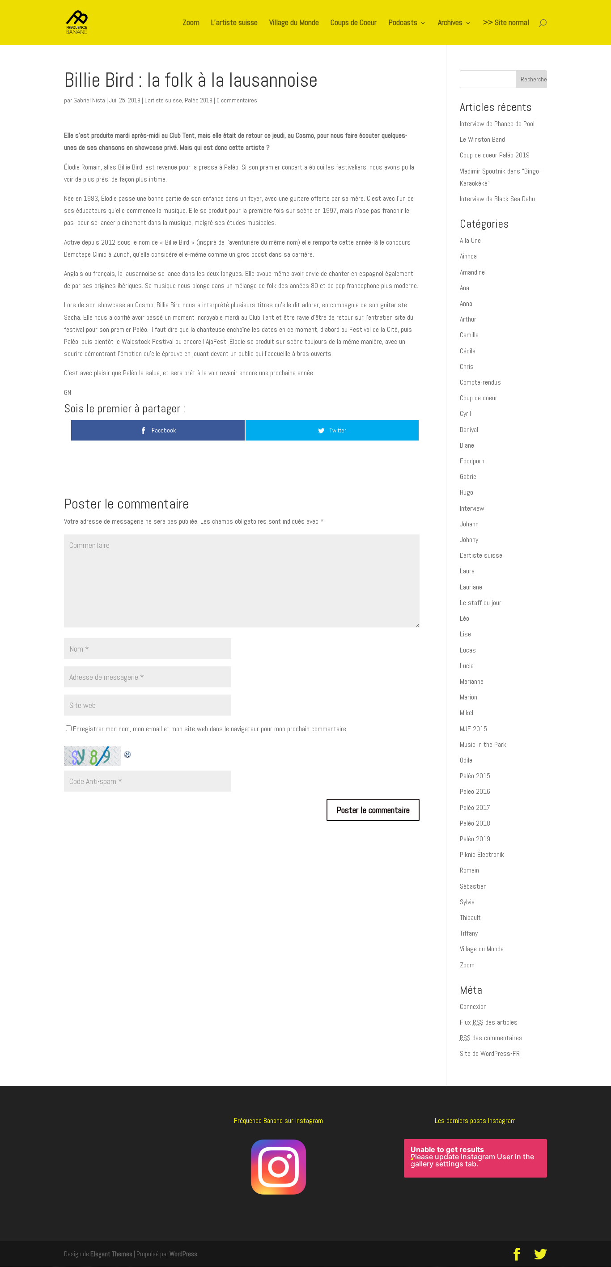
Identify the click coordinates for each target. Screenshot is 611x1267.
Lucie (467, 665)
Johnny (469, 539)
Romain (469, 870)
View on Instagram (480, 1199)
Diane (467, 445)
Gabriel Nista (89, 100)
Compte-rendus (480, 382)
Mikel (466, 712)
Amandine (472, 272)
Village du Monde (294, 23)
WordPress (183, 1254)
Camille (469, 334)
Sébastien (473, 886)
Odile (466, 760)
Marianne (472, 681)
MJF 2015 (473, 728)
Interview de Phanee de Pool (497, 123)
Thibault (470, 917)
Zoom (190, 23)
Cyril (465, 413)
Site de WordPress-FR (490, 1053)
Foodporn (472, 461)
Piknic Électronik (482, 854)
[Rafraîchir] (128, 752)
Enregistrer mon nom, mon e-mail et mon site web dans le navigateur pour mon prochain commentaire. (210, 728)
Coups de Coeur (354, 23)
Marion (468, 697)
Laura (467, 571)
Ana (464, 287)
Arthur (468, 319)
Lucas (468, 650)
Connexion (473, 1006)
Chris (467, 366)
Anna (466, 303)
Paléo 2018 (475, 823)
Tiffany (469, 933)
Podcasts (402, 23)
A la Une (470, 240)
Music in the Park (483, 744)
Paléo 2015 (475, 775)
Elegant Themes (111, 1254)
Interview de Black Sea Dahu (497, 198)
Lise (465, 634)
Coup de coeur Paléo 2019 (495, 155)
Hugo (466, 492)
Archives (450, 23)
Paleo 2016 (475, 791)
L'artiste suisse (163, 100)
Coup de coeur (478, 398)
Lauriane (471, 587)
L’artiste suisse (234, 23)
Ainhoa (468, 256)
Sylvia (467, 902)
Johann (469, 524)
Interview (472, 508)
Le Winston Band (482, 139)
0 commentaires (236, 100)
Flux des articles (489, 1022)
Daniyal (469, 429)
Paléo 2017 (475, 807)
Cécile (467, 351)
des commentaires (491, 1037)
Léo (464, 618)
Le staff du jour (480, 602)
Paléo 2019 (198, 100)
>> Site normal (506, 23)
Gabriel (469, 476)
